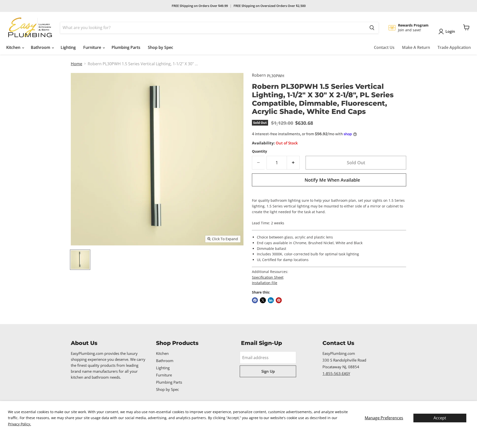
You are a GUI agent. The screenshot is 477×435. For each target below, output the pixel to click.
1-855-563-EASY (336, 373)
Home (76, 64)
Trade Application (454, 47)
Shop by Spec (160, 47)
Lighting (68, 47)
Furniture (92, 47)
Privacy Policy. (19, 424)
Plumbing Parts (126, 47)
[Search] (372, 27)
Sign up (268, 371)
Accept (440, 418)
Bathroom (41, 47)
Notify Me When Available (332, 180)
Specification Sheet (267, 277)
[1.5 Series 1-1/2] (80, 259)
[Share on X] (263, 300)
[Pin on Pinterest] (279, 300)
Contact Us (384, 47)
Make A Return (416, 47)
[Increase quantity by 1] (293, 162)
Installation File (264, 282)
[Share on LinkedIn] (271, 300)
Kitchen (13, 47)
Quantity (259, 151)
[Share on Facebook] (255, 300)
